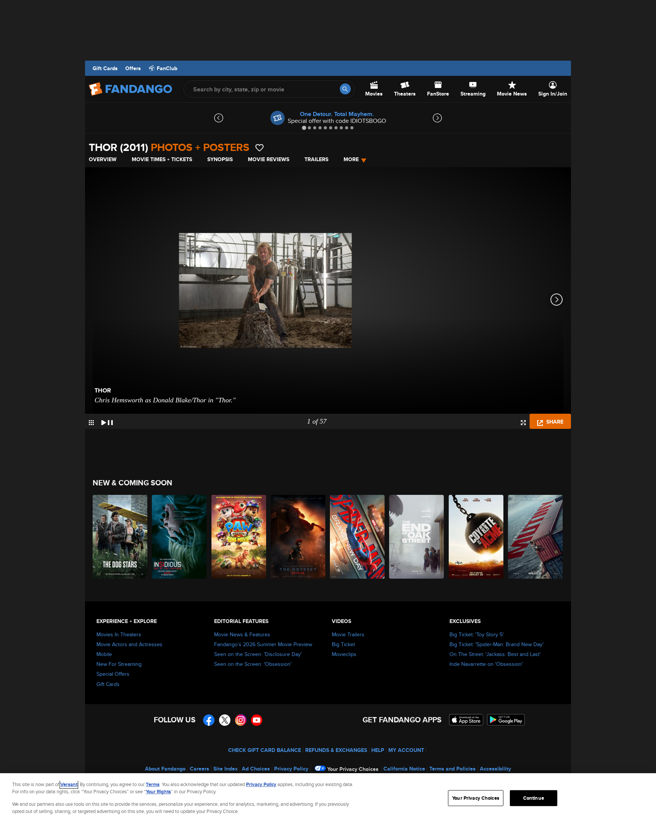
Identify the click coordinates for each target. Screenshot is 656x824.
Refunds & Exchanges (336, 750)
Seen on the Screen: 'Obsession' (253, 664)
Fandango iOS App (466, 719)
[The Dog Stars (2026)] (120, 537)
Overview (103, 159)
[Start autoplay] (107, 421)
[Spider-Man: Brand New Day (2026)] (357, 537)
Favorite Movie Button (259, 148)
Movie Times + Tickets (162, 159)
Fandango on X (224, 720)
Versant (68, 784)
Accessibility (495, 768)
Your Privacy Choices (352, 769)
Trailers (316, 159)
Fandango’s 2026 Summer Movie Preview (263, 644)
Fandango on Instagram (240, 720)
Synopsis (220, 159)
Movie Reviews (268, 159)
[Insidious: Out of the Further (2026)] (179, 537)
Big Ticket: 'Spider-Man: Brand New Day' (496, 644)
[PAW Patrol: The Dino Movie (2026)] (239, 537)
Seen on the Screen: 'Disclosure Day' (258, 654)
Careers (199, 768)
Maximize (523, 422)
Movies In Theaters (118, 634)
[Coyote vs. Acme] (476, 537)
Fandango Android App (506, 719)
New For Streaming (119, 664)
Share (554, 421)
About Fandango (165, 768)
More (351, 159)
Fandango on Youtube (256, 720)
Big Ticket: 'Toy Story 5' (476, 634)
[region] (328, 798)
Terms (152, 784)
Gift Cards (105, 68)
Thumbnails (91, 422)
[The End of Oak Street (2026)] (417, 537)
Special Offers (112, 674)
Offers (133, 68)
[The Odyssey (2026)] (298, 537)
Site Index (225, 768)
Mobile (104, 654)
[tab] (304, 128)
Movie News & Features (242, 634)
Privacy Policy (291, 768)
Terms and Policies (452, 768)
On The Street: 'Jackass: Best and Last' (495, 654)
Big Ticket (343, 644)
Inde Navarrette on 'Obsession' (486, 664)
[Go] (345, 88)
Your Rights (158, 791)
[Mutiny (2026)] (535, 537)
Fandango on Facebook (208, 720)
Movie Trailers (348, 634)
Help (377, 750)
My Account (406, 750)
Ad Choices (256, 768)
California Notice (404, 768)
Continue (533, 798)
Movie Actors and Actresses (129, 644)
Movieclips (344, 654)
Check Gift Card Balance (264, 750)
